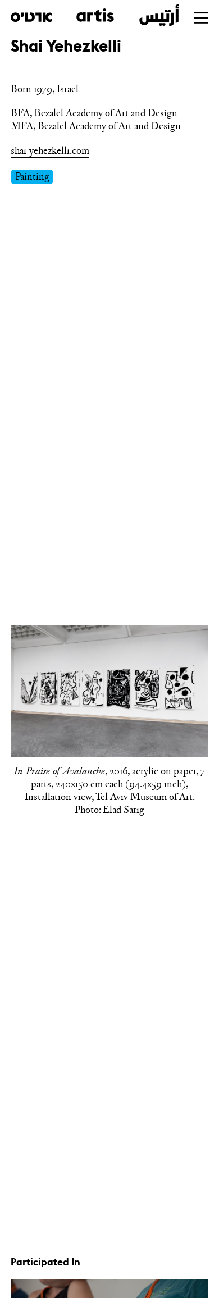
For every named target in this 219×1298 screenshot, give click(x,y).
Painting (32, 176)
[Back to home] (95, 15)
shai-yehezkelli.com (50, 150)
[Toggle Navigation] (201, 18)
